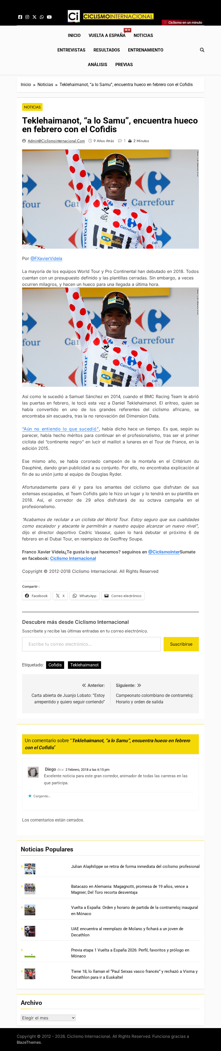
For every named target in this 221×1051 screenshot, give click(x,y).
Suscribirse (181, 644)
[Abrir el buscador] (202, 50)
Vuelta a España (109, 33)
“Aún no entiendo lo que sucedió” (60, 429)
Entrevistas (71, 50)
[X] (34, 17)
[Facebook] (20, 17)
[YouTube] (49, 17)
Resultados (107, 50)
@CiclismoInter (164, 551)
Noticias (143, 35)
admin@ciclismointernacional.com (56, 140)
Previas (124, 64)
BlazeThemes (29, 1042)
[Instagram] (27, 17)
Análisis (97, 64)
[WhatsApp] (41, 17)
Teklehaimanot (84, 664)
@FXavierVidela (46, 258)
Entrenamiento (145, 50)
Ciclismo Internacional (73, 558)
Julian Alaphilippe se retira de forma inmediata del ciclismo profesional (135, 866)
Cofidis (55, 664)
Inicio (74, 35)
